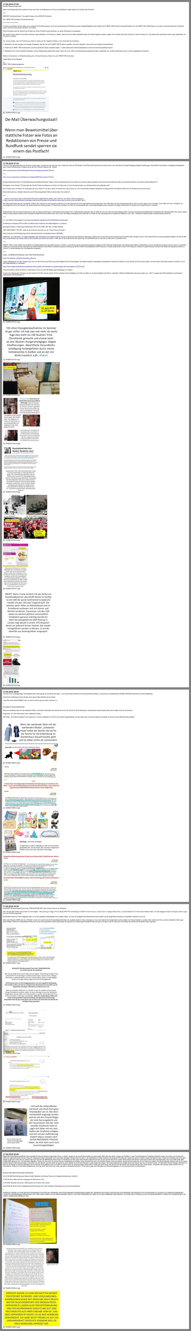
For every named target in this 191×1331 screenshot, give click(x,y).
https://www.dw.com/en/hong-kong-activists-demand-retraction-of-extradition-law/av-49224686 (33, 233)
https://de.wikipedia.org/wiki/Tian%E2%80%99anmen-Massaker (47, 220)
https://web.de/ (129, 34)
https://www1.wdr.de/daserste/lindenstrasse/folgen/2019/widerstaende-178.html (28, 177)
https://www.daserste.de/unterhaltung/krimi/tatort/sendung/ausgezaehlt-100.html (28, 170)
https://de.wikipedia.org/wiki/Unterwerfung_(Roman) (19, 258)
